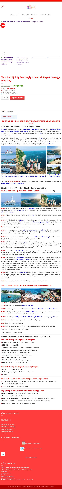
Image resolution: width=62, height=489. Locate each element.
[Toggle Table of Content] (13, 117)
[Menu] (2, 6)
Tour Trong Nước (28, 15)
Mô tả (3, 111)
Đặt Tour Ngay (17, 98)
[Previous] (4, 38)
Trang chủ (14, 15)
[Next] (57, 38)
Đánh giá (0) (9, 111)
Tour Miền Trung (45, 15)
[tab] (3, 111)
